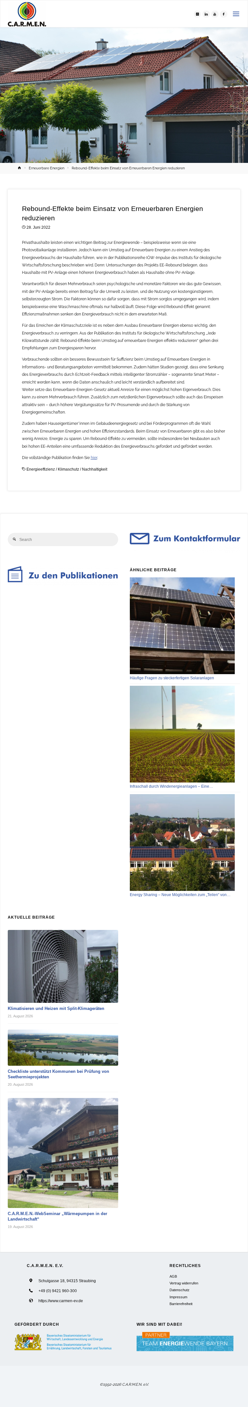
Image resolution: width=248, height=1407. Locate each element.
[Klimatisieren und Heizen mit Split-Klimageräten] (63, 966)
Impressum (178, 1297)
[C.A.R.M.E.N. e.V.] (27, 14)
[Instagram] (197, 13)
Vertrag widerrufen (184, 1283)
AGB (173, 1276)
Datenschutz (180, 1290)
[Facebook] (223, 13)
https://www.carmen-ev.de (60, 1301)
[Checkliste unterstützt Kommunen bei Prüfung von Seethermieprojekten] (63, 1048)
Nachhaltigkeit (94, 469)
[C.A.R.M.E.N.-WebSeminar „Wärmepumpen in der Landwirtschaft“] (63, 1153)
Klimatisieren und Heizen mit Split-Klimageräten (56, 1008)
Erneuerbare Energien (46, 168)
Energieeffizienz (40, 469)
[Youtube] (214, 13)
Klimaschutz (68, 469)
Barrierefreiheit (181, 1304)
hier (94, 457)
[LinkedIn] (206, 13)
